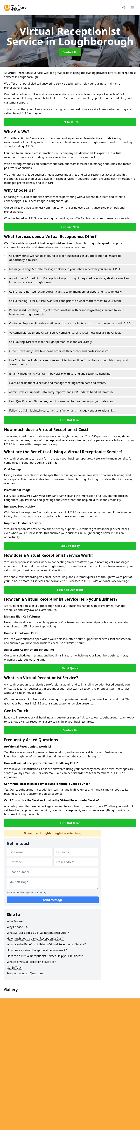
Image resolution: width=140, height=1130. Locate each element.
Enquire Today (70, 546)
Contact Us (70, 52)
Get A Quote (70, 668)
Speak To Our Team (70, 590)
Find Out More (70, 420)
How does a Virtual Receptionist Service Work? (37, 950)
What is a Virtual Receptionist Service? (31, 962)
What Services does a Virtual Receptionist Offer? (38, 933)
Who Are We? (15, 921)
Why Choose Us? (17, 927)
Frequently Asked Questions (25, 973)
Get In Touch (70, 122)
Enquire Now (70, 227)
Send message (52, 900)
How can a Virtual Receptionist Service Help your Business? (45, 956)
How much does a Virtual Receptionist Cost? (35, 938)
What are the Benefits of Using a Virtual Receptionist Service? (46, 944)
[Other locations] (123, 7)
